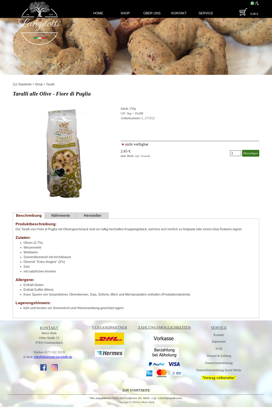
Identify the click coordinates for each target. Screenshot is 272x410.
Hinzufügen (250, 153)
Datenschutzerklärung (219, 363)
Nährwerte (60, 215)
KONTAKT (49, 328)
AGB (218, 348)
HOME (98, 13)
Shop (39, 84)
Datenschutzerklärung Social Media (218, 370)
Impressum (219, 341)
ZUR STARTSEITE (136, 390)
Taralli (50, 84)
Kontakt (219, 335)
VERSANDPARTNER (109, 327)
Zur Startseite (22, 84)
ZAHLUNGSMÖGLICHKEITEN (164, 327)
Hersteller (92, 215)
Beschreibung (29, 215)
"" (219, 378)
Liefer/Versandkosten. (170, 398)
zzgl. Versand (142, 155)
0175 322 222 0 (55, 352)
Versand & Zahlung (218, 355)
